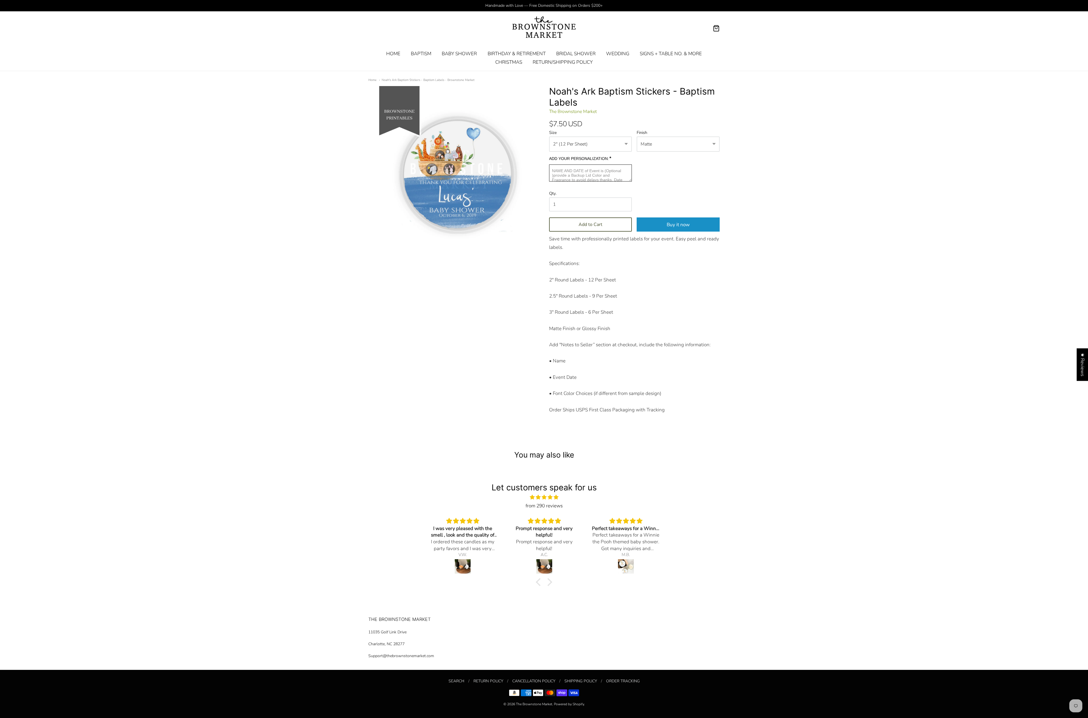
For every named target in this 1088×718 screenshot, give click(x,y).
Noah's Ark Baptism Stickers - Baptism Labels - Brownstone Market (428, 80)
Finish (642, 132)
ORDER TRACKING (623, 681)
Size (553, 132)
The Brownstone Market (573, 111)
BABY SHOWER (459, 53)
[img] (544, 497)
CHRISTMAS (508, 62)
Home (372, 80)
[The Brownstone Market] (544, 28)
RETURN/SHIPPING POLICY (563, 62)
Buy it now (678, 224)
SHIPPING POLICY (580, 681)
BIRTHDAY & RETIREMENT (517, 53)
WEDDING (617, 53)
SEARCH (456, 681)
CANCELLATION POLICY (533, 681)
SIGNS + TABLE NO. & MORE (671, 53)
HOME (393, 53)
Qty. (552, 193)
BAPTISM (421, 53)
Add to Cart (590, 224)
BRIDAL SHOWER (576, 53)
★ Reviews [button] (1082, 364)
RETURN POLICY (488, 681)
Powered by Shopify (569, 704)
